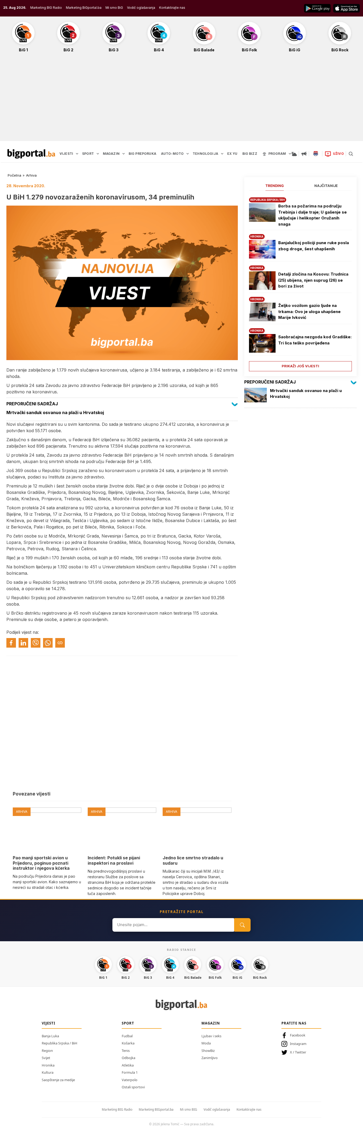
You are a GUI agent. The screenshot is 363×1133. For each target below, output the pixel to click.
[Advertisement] (181, 99)
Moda (206, 1043)
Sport (128, 1023)
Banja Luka (50, 1036)
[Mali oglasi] (304, 154)
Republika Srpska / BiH (59, 1043)
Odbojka (128, 1057)
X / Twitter (298, 1052)
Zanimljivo (209, 1057)
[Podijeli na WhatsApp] (48, 643)
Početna (14, 175)
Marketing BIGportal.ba (156, 1109)
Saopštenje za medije (58, 1079)
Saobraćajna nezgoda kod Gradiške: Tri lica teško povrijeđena (315, 339)
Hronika (48, 1065)
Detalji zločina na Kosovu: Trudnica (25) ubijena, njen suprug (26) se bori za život (313, 280)
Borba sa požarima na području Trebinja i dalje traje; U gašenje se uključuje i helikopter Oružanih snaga (312, 215)
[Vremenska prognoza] (294, 154)
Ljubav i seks (211, 1036)
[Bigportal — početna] (31, 154)
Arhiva (31, 175)
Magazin (210, 1023)
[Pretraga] (351, 153)
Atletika (128, 1065)
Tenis (126, 1050)
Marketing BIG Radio (46, 8)
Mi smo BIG (188, 1109)
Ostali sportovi (133, 1087)
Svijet (46, 1057)
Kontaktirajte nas (172, 8)
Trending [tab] (274, 186)
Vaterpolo (129, 1079)
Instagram (298, 1043)
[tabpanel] (300, 282)
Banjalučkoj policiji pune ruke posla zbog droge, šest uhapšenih (313, 245)
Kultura (47, 1072)
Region (47, 1050)
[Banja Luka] (315, 153)
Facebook (297, 1035)
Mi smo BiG (114, 8)
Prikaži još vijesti (300, 366)
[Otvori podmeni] (77, 154)
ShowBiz (208, 1050)
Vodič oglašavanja (141, 8)
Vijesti (48, 1023)
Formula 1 (130, 1072)
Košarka (128, 1043)
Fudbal (127, 1036)
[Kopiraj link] (60, 643)
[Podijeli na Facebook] (11, 643)
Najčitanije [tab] (326, 186)
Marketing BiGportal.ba (84, 8)
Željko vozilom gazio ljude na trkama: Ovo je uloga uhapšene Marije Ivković (309, 311)
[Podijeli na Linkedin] (23, 643)
